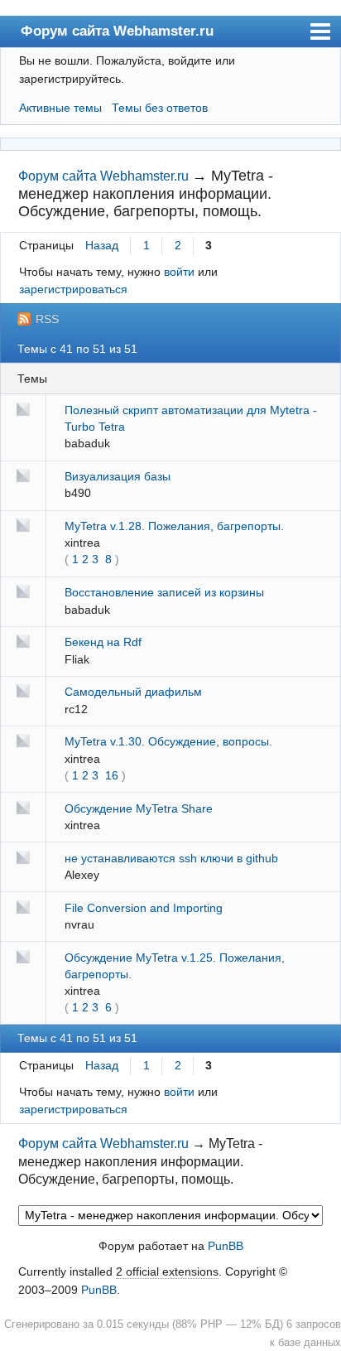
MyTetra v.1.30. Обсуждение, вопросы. (168, 741)
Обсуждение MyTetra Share (139, 808)
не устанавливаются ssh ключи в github (171, 858)
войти (179, 271)
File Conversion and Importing (144, 907)
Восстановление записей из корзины (164, 592)
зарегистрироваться (73, 289)
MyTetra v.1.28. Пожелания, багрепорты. (174, 526)
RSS (47, 319)
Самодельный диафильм (133, 691)
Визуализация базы (117, 476)
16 (111, 775)
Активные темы (60, 107)
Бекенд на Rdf (103, 642)
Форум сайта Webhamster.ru (117, 30)
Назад (101, 245)
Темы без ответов (160, 107)
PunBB (225, 1245)
